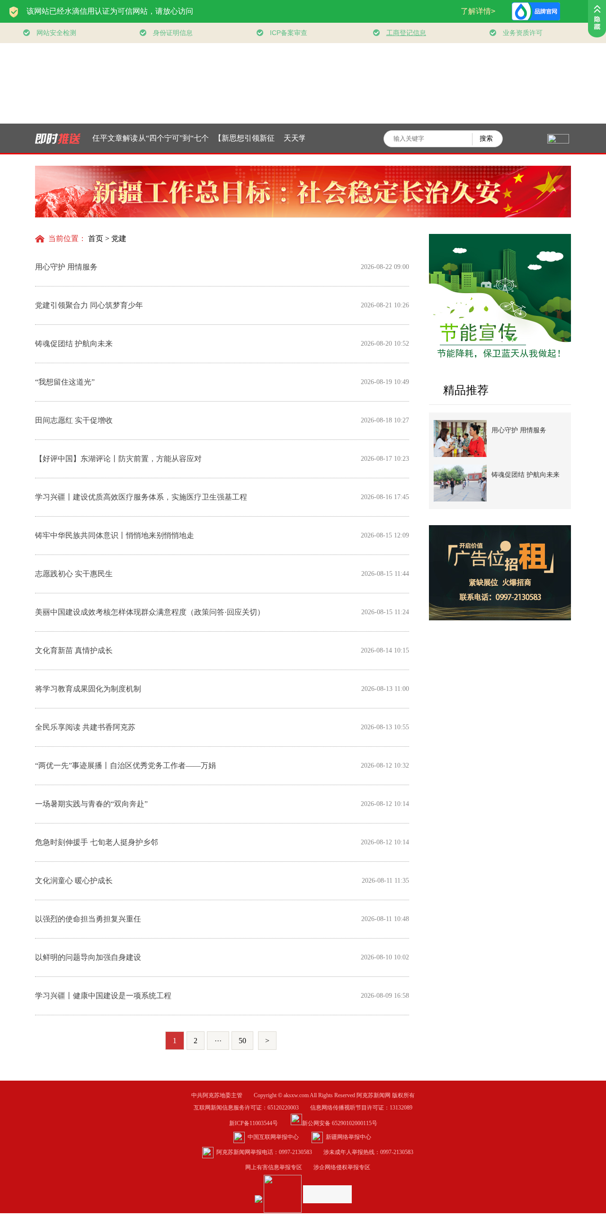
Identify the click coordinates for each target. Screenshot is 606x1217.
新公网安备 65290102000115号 (339, 1123)
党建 (118, 238)
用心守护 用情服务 (518, 430)
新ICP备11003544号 (259, 1123)
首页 (95, 238)
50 (242, 1041)
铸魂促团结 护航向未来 (525, 474)
